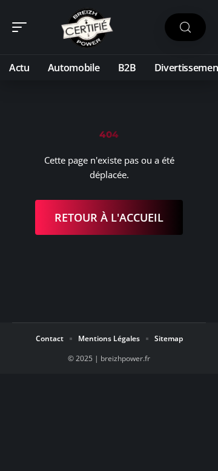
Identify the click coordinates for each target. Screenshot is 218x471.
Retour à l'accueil (109, 217)
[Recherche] (185, 27)
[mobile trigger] (22, 27)
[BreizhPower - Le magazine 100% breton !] (87, 27)
